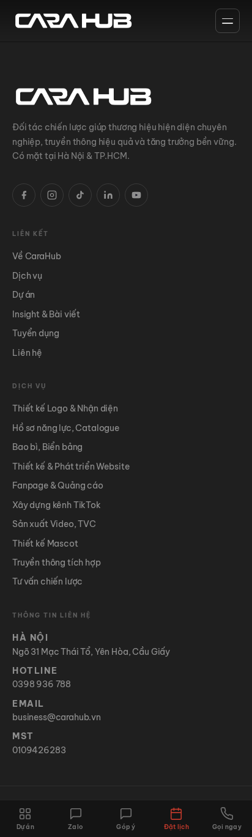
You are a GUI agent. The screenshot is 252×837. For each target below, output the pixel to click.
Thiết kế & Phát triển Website (70, 466)
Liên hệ (27, 352)
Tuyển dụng (35, 333)
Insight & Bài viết (46, 314)
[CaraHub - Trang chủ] (73, 20)
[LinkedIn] (108, 195)
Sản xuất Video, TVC (54, 523)
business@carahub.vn (56, 717)
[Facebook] (23, 195)
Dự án (23, 294)
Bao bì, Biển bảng (47, 446)
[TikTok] (80, 195)
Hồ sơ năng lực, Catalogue (65, 427)
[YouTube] (136, 195)
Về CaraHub (36, 256)
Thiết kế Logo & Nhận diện (65, 408)
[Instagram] (52, 195)
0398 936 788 (41, 684)
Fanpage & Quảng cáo (57, 485)
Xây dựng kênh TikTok (56, 505)
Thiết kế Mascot (45, 543)
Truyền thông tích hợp (56, 562)
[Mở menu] (227, 21)
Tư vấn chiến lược (47, 581)
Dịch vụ (27, 275)
